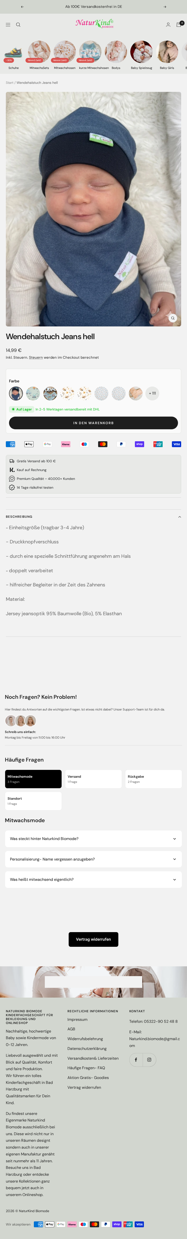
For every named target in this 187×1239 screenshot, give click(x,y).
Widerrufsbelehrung (85, 1038)
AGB (71, 1029)
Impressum (77, 1019)
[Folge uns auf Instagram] (149, 1060)
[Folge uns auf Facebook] (136, 1060)
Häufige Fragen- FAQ (86, 1067)
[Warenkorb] (178, 24)
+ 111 (152, 393)
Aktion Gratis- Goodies (88, 1077)
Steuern (36, 357)
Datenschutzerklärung (87, 1048)
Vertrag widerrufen (93, 939)
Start (9, 82)
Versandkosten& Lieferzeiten (93, 1058)
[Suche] (18, 24)
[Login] (168, 24)
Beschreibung (19, 517)
